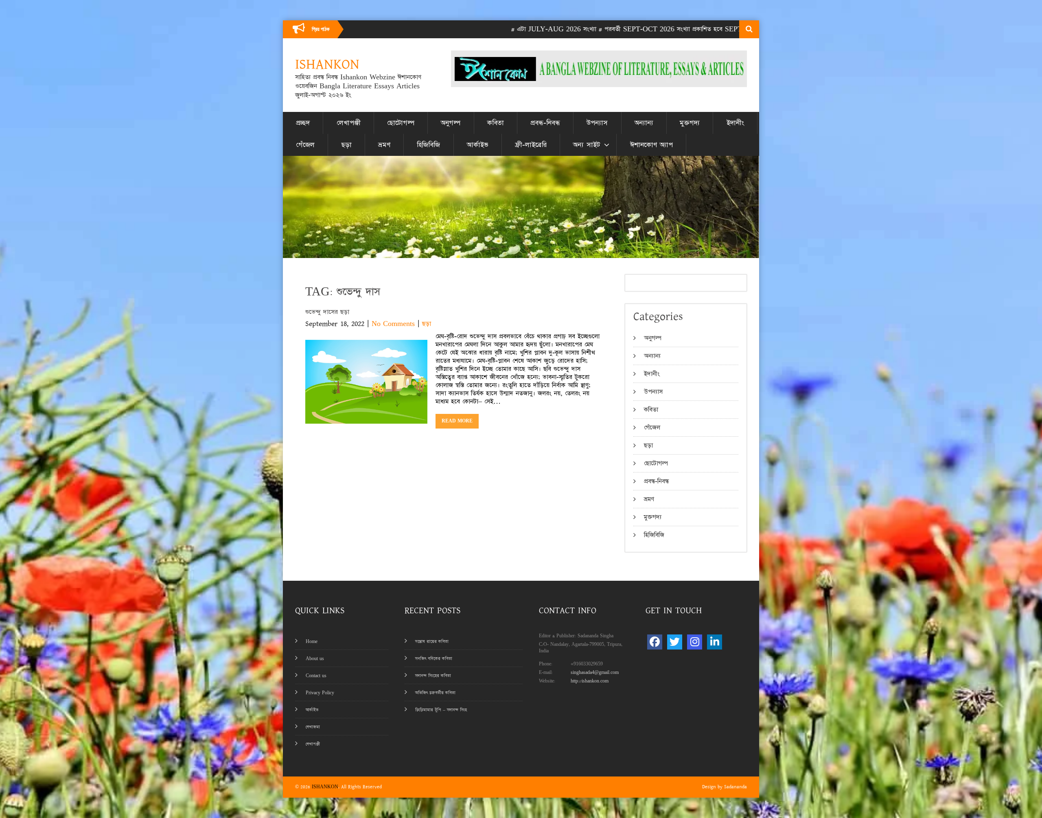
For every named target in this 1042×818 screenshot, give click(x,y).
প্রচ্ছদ (303, 122)
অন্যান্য (644, 122)
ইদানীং (735, 122)
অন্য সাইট (586, 144)
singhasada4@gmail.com (595, 672)
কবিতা (495, 122)
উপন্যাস (597, 122)
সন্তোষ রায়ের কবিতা (432, 641)
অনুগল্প (450, 122)
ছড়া (346, 144)
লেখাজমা (313, 727)
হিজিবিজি (428, 144)
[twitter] (674, 642)
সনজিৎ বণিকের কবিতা (433, 658)
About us (315, 658)
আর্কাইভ (477, 144)
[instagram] (694, 642)
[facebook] (654, 642)
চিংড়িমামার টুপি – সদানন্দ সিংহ (441, 710)
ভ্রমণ (384, 144)
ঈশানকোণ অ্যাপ (651, 144)
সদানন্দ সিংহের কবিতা (433, 675)
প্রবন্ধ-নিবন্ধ (545, 122)
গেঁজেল (305, 144)
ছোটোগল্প (400, 122)
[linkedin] (714, 642)
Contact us (316, 675)
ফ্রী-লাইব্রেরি (531, 144)
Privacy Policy (320, 693)
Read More (457, 421)
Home (311, 641)
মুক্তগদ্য (690, 122)
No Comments (393, 323)
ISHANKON (325, 787)
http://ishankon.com (590, 681)
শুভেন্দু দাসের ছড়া (327, 312)
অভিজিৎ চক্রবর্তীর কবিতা (435, 693)
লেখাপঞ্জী (349, 122)
